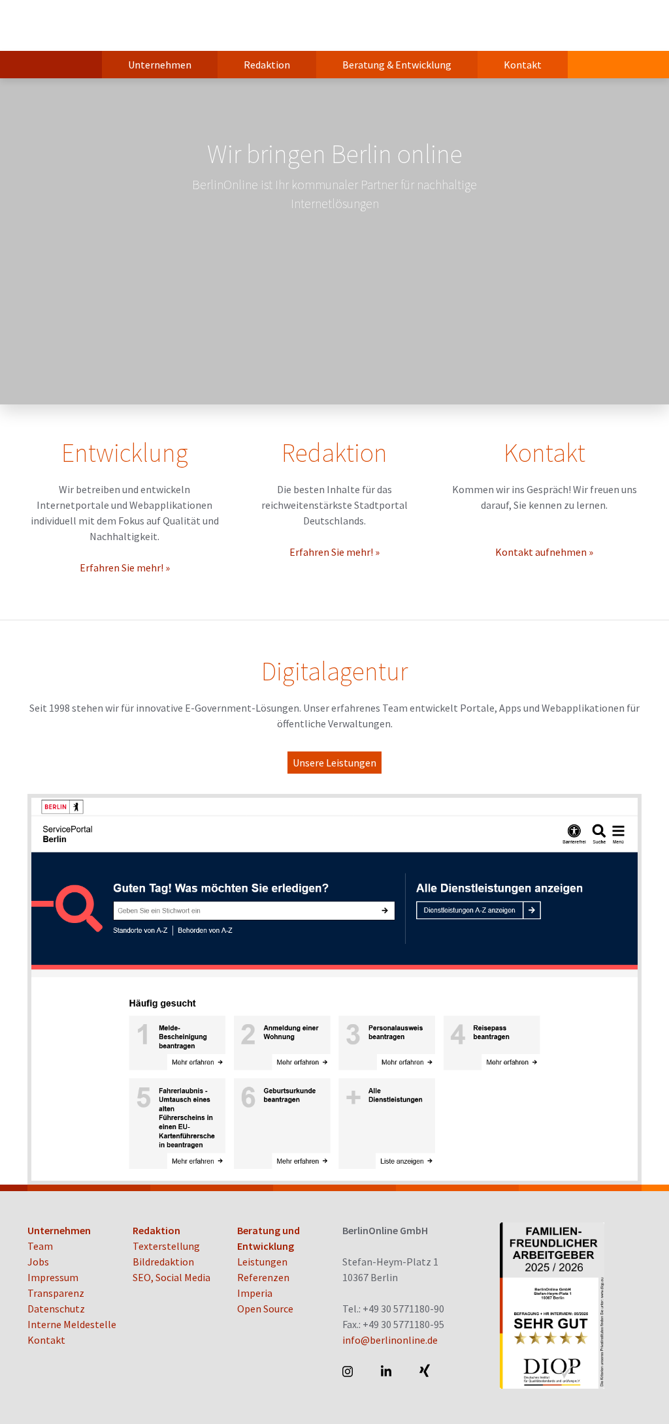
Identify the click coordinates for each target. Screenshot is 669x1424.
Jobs (38, 1261)
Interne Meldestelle (71, 1324)
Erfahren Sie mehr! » (125, 567)
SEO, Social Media (171, 1277)
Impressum (52, 1277)
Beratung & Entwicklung (396, 64)
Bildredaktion (163, 1261)
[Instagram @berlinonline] (348, 1371)
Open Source (265, 1308)
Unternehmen (159, 64)
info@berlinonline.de (390, 1339)
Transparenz (55, 1292)
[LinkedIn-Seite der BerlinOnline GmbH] (387, 1371)
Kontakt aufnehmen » (544, 551)
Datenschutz (56, 1308)
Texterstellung (166, 1245)
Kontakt (523, 64)
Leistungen (262, 1261)
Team (40, 1245)
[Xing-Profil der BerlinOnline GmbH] (425, 1371)
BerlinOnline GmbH (79, 25)
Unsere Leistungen (334, 762)
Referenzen (263, 1277)
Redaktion (267, 64)
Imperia (254, 1292)
